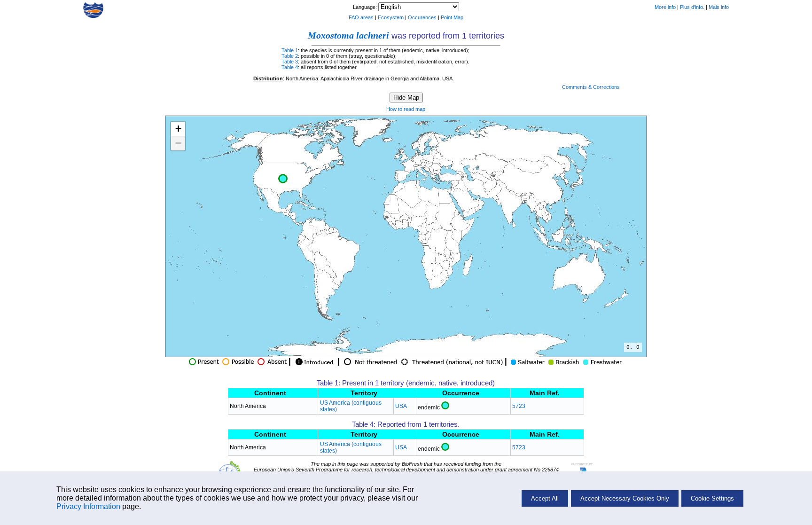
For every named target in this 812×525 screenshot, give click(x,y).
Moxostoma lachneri (348, 35)
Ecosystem (391, 17)
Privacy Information (88, 506)
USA (401, 406)
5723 (518, 406)
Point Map (452, 17)
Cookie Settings (712, 498)
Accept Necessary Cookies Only (624, 498)
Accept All (545, 498)
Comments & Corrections (591, 87)
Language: (365, 7)
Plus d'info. (692, 7)
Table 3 (289, 61)
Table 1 (289, 50)
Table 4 (289, 67)
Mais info (719, 7)
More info (665, 7)
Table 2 (289, 56)
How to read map (405, 109)
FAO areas (361, 17)
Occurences (422, 17)
